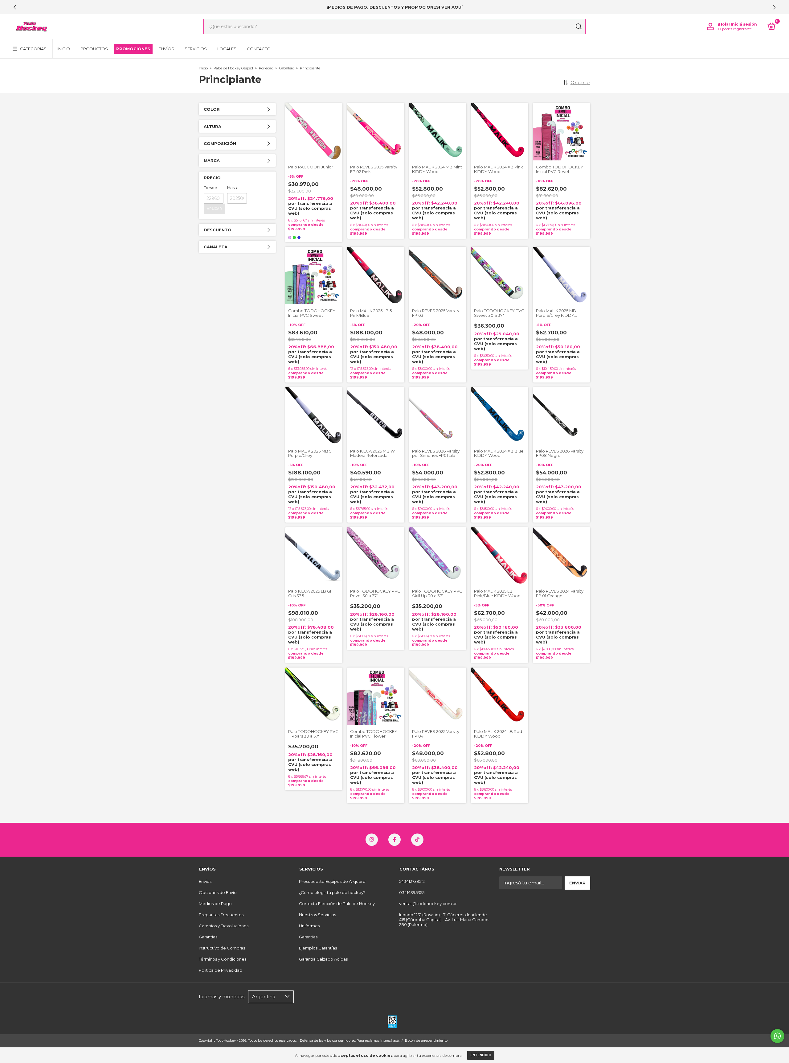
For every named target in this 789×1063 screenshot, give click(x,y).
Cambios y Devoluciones (223, 925)
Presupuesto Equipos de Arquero (332, 881)
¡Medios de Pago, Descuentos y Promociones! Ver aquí (395, 7)
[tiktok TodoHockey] (417, 839)
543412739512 (412, 881)
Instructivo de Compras (222, 947)
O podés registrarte (735, 29)
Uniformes (309, 925)
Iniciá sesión (744, 24)
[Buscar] (578, 26)
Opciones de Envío (218, 892)
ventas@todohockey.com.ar (428, 903)
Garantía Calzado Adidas (323, 959)
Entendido (480, 1055)
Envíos (166, 48)
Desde (210, 187)
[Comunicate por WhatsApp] (777, 1036)
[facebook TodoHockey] (394, 839)
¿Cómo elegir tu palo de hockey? (332, 892)
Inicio (63, 48)
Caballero (286, 68)
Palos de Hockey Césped (233, 68)
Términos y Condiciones (222, 959)
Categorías (33, 48)
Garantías (208, 936)
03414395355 (411, 892)
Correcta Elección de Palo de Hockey (337, 903)
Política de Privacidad (220, 970)
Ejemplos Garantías (318, 947)
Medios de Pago (215, 903)
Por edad (266, 68)
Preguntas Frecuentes (221, 914)
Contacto (259, 48)
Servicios (196, 48)
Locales (226, 48)
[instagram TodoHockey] (372, 839)
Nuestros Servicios (317, 914)
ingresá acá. (389, 1040)
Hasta (233, 187)
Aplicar (214, 209)
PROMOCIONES (133, 48)
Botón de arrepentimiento (426, 1040)
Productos (94, 48)
